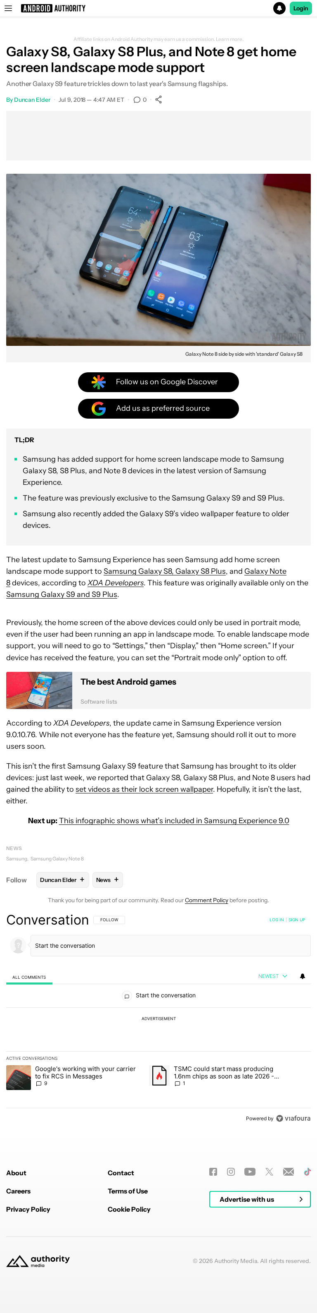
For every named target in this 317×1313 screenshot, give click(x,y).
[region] (158, 1018)
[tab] (29, 977)
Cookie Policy (129, 1209)
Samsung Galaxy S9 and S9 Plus (61, 594)
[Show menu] (8, 8)
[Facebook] (213, 1172)
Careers (18, 1191)
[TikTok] (307, 1172)
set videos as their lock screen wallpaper (144, 789)
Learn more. (230, 39)
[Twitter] (269, 1172)
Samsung (16, 858)
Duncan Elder (32, 99)
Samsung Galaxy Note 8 (57, 858)
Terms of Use (128, 1191)
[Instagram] (231, 1172)
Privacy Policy (28, 1209)
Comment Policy (206, 900)
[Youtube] (249, 1172)
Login (300, 8)
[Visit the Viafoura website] (293, 1118)
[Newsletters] (288, 1172)
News (14, 848)
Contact (121, 1173)
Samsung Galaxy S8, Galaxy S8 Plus (165, 571)
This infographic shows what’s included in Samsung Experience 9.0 (174, 820)
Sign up (297, 919)
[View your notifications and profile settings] (302, 976)
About (16, 1173)
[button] (158, 8)
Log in (277, 919)
